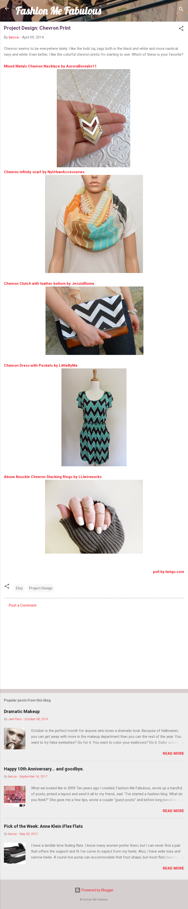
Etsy (19, 588)
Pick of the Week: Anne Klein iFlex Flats (43, 826)
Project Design (40, 588)
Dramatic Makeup (22, 711)
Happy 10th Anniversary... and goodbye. (44, 768)
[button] (181, 29)
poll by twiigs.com (168, 572)
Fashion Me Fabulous (58, 10)
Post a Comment (22, 605)
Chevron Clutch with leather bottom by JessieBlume (49, 283)
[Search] (181, 9)
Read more (173, 753)
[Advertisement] (94, 646)
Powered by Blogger (97, 890)
